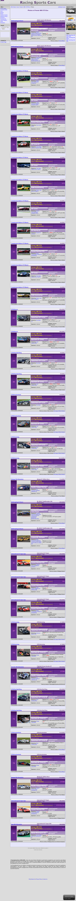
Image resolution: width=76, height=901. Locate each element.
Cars (18, 7)
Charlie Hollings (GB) (35, 589)
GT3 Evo (28, 7)
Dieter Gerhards (50, 410)
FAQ (30, 879)
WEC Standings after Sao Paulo (70, 36)
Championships (4, 9)
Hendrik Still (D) (36, 60)
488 (24, 7)
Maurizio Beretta (62, 87)
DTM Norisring (15, 437)
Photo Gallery (3, 8)
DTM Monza (14, 309)
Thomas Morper (62, 40)
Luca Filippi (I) (35, 191)
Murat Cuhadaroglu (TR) (35, 254)
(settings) (60, 7)
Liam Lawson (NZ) (34, 342)
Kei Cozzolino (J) (34, 490)
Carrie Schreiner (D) (35, 103)
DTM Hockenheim (16, 394)
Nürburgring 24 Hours (17, 20)
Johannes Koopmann (61, 841)
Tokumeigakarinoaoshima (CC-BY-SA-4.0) (57, 684)
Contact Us (45, 879)
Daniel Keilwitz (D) (35, 33)
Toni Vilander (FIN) (37, 147)
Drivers (2, 12)
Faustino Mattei (62, 326)
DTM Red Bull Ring (16, 352)
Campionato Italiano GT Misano (19, 200)
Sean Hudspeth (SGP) (35, 104)
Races (2, 13)
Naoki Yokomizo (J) (35, 491)
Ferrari (21, 7)
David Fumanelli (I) (36, 255)
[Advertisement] (5, 34)
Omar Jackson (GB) (34, 588)
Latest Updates (4, 20)
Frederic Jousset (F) (35, 812)
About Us (33, 879)
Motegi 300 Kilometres (17, 479)
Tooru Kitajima (62, 794)
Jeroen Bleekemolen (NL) (35, 518)
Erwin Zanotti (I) (35, 566)
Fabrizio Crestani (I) (35, 83)
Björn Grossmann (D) (34, 540)
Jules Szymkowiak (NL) (35, 516)
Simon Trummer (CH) (36, 541)
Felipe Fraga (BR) (35, 656)
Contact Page (3, 42)
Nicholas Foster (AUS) (36, 515)
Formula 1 (3, 17)
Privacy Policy (39, 879)
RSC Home (13, 7)
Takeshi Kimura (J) (35, 789)
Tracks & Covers (4, 14)
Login (64, 7)
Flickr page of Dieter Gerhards (59, 410)
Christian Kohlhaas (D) (35, 514)
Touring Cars (3, 18)
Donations (3, 22)
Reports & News (4, 16)
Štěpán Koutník (62, 368)
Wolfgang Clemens (61, 571)
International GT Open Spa (18, 553)
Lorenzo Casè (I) (36, 169)
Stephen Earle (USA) (35, 565)
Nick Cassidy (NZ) (34, 448)
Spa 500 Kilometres (16, 824)
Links (2, 21)
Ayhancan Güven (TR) (35, 634)
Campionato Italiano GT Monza (19, 70)
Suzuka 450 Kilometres (17, 667)
